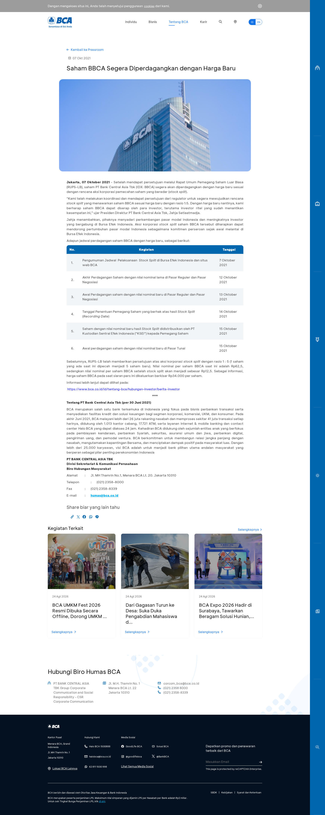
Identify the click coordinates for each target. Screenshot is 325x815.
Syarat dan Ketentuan (249, 792)
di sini (102, 801)
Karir (203, 22)
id (252, 22)
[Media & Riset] (317, 747)
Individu (131, 22)
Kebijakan (226, 792)
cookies (149, 6)
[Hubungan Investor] (317, 204)
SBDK (214, 792)
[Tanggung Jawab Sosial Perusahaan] (317, 611)
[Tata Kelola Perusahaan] (317, 340)
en (258, 22)
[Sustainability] (317, 475)
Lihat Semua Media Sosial (137, 766)
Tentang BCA (178, 22)
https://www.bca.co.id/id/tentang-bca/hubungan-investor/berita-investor (123, 389)
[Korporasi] (317, 68)
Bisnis (153, 22)
